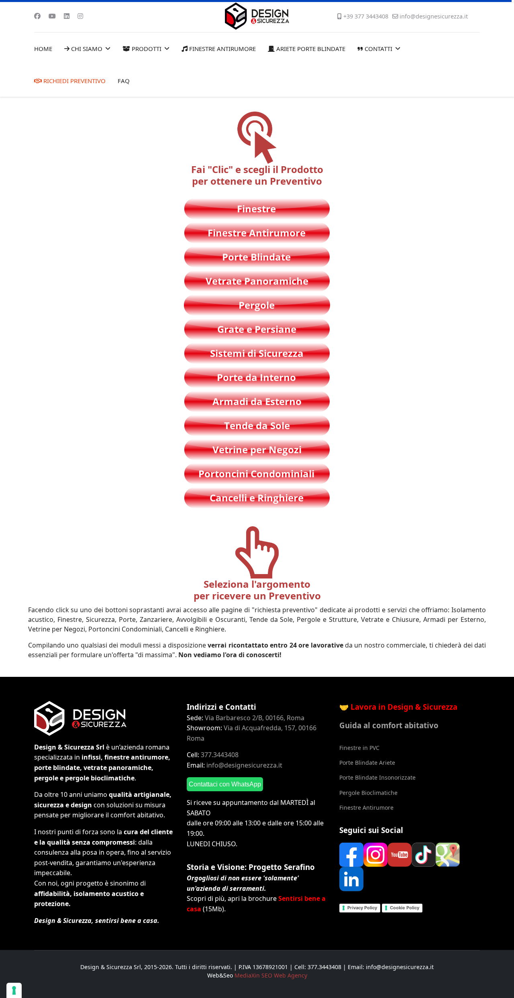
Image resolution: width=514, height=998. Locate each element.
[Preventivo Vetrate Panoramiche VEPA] (257, 280)
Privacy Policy (362, 907)
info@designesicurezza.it (434, 16)
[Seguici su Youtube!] (400, 854)
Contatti (377, 49)
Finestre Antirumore (222, 49)
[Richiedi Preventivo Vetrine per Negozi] (257, 448)
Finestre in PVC (359, 748)
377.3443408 (220, 754)
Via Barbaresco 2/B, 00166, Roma (254, 717)
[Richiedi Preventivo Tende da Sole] (257, 424)
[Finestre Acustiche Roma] (257, 231)
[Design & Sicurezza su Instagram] (375, 854)
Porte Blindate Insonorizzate (377, 777)
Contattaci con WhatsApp (225, 784)
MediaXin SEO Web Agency (271, 975)
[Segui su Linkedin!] (351, 878)
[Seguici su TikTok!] (424, 854)
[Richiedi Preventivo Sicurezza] (257, 352)
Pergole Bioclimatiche (368, 792)
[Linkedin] (66, 16)
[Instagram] (80, 16)
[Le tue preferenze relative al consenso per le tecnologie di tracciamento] (14, 990)
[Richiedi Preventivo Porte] (257, 376)
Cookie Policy (404, 907)
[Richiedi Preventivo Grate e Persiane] (257, 328)
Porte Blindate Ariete (367, 762)
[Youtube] (52, 16)
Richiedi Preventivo (74, 81)
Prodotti (145, 49)
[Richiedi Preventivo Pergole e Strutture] (257, 304)
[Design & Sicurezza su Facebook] (351, 854)
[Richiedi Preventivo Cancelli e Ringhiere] (257, 496)
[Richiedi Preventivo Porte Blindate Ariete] (257, 256)
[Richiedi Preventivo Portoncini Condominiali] (257, 472)
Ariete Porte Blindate (310, 49)
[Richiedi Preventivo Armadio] (257, 400)
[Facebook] (37, 16)
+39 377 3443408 (365, 16)
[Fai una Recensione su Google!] (448, 854)
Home (43, 49)
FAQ (124, 81)
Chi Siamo (85, 49)
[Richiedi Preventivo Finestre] (257, 207)
